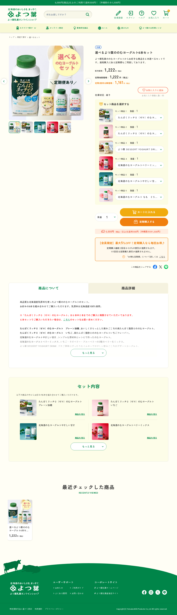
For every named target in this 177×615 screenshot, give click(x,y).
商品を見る (80, 414)
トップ (11, 37)
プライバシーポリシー (54, 609)
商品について (48, 288)
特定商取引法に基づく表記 (21, 609)
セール (105, 28)
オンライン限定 (56, 28)
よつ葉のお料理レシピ (152, 28)
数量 (99, 217)
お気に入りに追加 (154, 90)
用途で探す (21, 37)
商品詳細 (128, 288)
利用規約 (38, 609)
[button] (4, 81)
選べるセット (34, 37)
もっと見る (88, 352)
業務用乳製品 (82, 28)
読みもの (125, 28)
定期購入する (147, 221)
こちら (162, 256)
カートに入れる (146, 212)
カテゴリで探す (26, 28)
